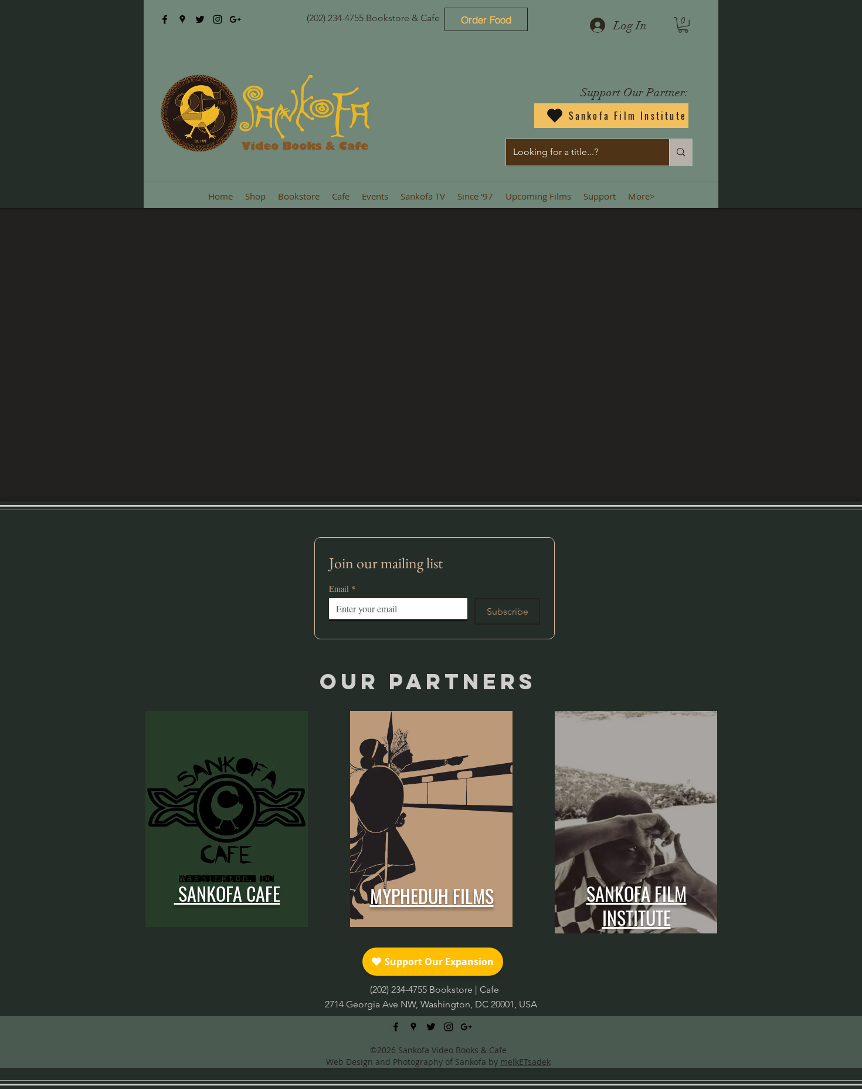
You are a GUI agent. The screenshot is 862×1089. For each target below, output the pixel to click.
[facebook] (165, 19)
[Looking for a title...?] (680, 152)
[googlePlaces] (182, 19)
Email (342, 589)
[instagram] (217, 19)
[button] (683, 25)
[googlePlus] (235, 19)
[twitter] (200, 19)
